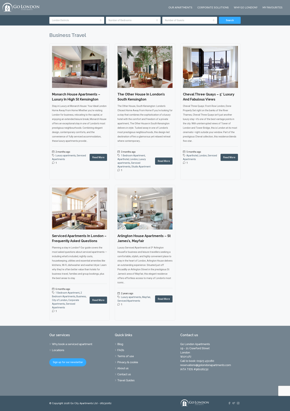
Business (81, 296)
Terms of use (125, 356)
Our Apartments (180, 7)
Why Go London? (245, 7)
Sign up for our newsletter (68, 362)
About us (123, 368)
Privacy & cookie (127, 362)
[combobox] (76, 20)
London (134, 159)
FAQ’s (120, 350)
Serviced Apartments (128, 300)
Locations (58, 350)
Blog (120, 344)
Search (230, 20)
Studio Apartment (141, 166)
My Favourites (272, 7)
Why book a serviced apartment (72, 344)
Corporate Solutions (213, 7)
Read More (98, 157)
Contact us (124, 374)
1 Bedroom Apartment (133, 155)
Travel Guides (126, 380)
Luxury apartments (66, 155)
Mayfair (146, 297)
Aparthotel (123, 159)
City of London (59, 300)
